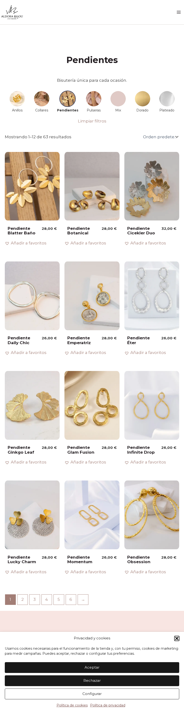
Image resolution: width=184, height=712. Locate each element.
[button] (176, 638)
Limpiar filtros (92, 121)
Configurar (92, 693)
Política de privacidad (107, 705)
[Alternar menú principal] (178, 12)
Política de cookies (72, 705)
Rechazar (92, 680)
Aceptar (92, 667)
